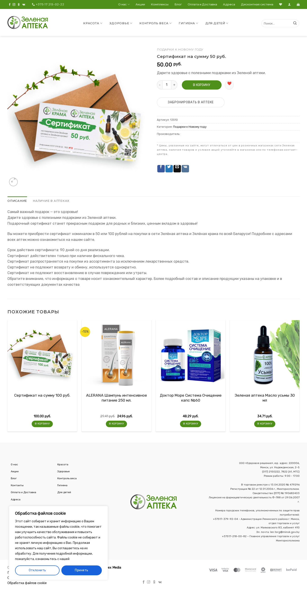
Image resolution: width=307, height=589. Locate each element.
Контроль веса (153, 23)
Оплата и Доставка (202, 4)
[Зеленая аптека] (27, 22)
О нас (122, 4)
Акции (140, 4)
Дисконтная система (257, 4)
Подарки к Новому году (180, 49)
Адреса (229, 4)
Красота (91, 23)
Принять (81, 570)
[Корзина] (298, 4)
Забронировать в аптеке (191, 102)
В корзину (201, 85)
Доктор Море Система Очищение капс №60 (191, 397)
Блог (178, 4)
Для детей (215, 23)
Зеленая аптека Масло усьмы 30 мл (265, 397)
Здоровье (119, 23)
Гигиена (187, 23)
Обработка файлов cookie (27, 583)
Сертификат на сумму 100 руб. (42, 395)
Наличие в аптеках (51, 200)
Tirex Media (112, 567)
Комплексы (160, 4)
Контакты (17, 485)
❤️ (229, 83)
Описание (17, 200)
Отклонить (37, 570)
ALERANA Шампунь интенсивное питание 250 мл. (116, 397)
